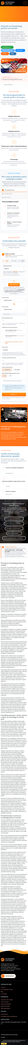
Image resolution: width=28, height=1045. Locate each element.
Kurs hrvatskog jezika (13, 533)
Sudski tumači (7, 77)
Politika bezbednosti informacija (9, 1034)
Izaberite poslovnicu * (7, 265)
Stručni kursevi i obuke (7, 1000)
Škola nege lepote (5, 1008)
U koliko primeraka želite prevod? (9, 357)
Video (12, 53)
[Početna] (1, 77)
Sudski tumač (4, 1014)
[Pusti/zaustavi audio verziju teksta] (2, 84)
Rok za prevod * (5, 347)
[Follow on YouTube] (11, 1027)
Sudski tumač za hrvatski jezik (10, 78)
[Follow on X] (14, 1027)
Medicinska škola (5, 1006)
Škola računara (5, 1002)
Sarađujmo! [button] (9, 976)
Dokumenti (19, 50)
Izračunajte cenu (6, 47)
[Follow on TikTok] (8, 1027)
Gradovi (4, 53)
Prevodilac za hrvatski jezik (13, 528)
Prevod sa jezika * (5, 297)
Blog (2, 992)
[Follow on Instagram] (5, 1027)
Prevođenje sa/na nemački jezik (9, 1016)
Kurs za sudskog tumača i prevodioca (13, 538)
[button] (25, 3)
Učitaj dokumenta (14, 284)
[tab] (6, 261)
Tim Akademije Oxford (7, 989)
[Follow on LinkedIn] (17, 1027)
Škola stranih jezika (6, 1004)
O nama (3, 987)
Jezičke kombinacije (7, 50)
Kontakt (3, 1037)
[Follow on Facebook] (2, 1027)
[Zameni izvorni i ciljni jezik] (14, 304)
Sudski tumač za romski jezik (13, 519)
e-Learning (4, 994)
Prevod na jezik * (5, 306)
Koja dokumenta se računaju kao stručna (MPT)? (14, 342)
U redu (3, 1043)
